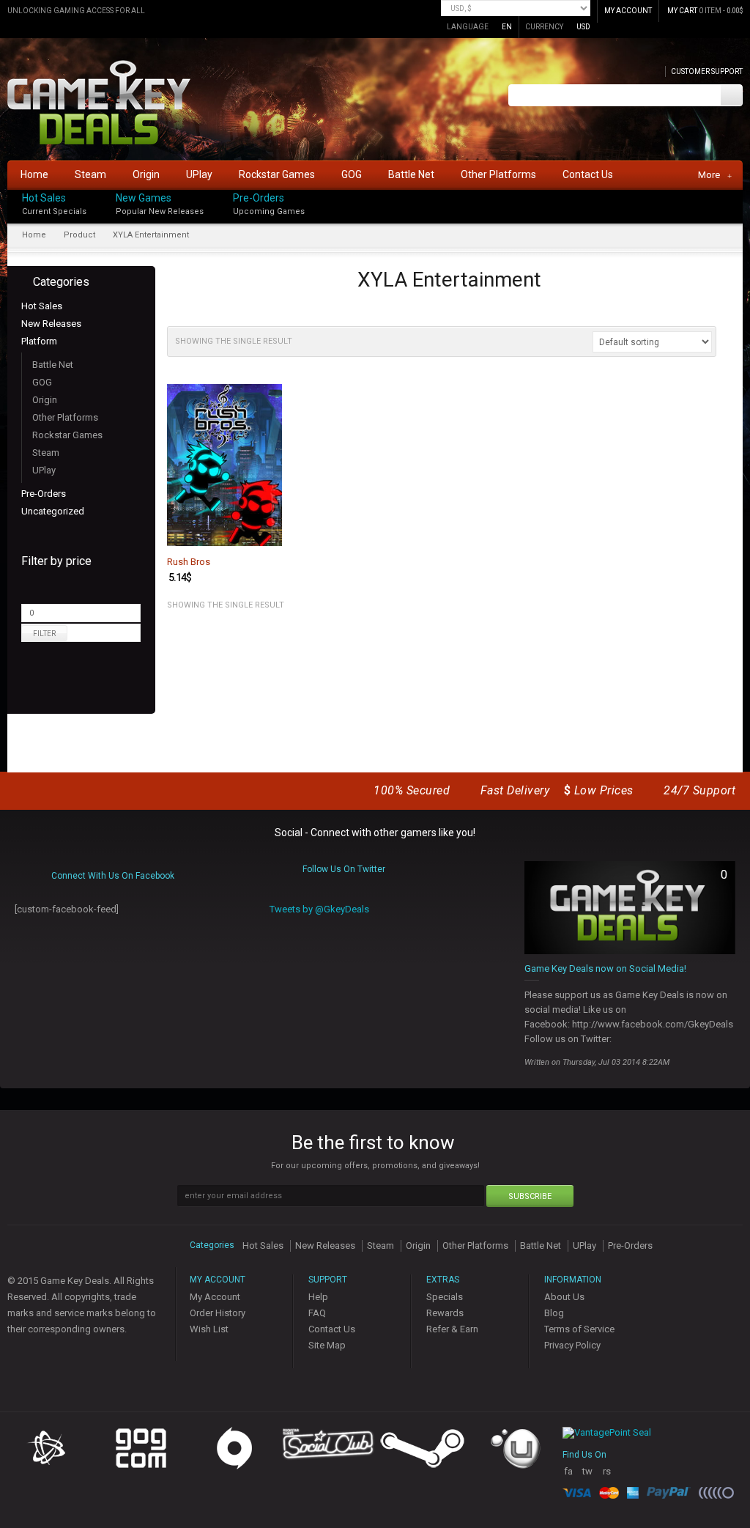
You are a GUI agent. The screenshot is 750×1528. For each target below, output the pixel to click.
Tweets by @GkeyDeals (319, 909)
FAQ (317, 1312)
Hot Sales (44, 198)
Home (34, 235)
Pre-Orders (258, 198)
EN (507, 27)
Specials (444, 1296)
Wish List (209, 1329)
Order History (217, 1312)
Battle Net (52, 364)
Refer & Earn (452, 1329)
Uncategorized (52, 511)
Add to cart (262, 533)
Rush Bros (188, 562)
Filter (44, 634)
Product (79, 235)
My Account (215, 1296)
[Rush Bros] (224, 464)
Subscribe (530, 1196)
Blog (554, 1312)
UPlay (44, 470)
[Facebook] (738, 194)
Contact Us (331, 1329)
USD (583, 27)
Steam (45, 452)
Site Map (327, 1345)
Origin (44, 399)
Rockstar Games (67, 434)
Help (318, 1296)
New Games (143, 198)
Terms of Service (579, 1329)
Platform (39, 341)
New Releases (51, 323)
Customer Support (707, 71)
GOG (42, 382)
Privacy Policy (572, 1345)
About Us (564, 1296)
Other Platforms (65, 417)
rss (607, 1477)
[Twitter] (738, 209)
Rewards (445, 1312)
